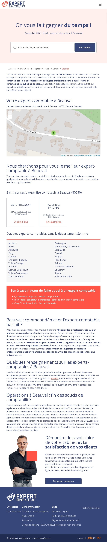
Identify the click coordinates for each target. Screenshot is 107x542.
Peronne (12, 266)
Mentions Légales (60, 511)
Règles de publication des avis (65, 520)
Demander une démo (63, 481)
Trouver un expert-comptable (29, 69)
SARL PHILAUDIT (21, 204)
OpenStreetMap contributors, (83, 155)
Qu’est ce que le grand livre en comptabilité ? (37, 296)
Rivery (58, 273)
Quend (58, 253)
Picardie (47, 69)
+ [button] (10, 113)
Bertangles (60, 243)
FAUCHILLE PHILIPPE (53, 206)
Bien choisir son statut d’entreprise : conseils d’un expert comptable (49, 299)
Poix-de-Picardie (63, 276)
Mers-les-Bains (16, 276)
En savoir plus (21, 221)
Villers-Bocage (15, 263)
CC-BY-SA (96, 155)
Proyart (58, 256)
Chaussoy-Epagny (17, 259)
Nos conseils (28, 515)
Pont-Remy (60, 259)
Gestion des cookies (91, 507)
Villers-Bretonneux (18, 273)
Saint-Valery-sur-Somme (67, 246)
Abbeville (13, 249)
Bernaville (60, 249)
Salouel (58, 263)
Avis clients (27, 520)
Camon (12, 256)
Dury (11, 253)
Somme (56, 69)
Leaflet (63, 155)
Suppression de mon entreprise (66, 524)
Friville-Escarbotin (64, 266)
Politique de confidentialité (64, 515)
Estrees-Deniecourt (18, 269)
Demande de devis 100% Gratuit (37, 524)
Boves (11, 246)
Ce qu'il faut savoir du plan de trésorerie (35, 303)
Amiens (12, 243)
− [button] (10, 116)
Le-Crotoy (60, 269)
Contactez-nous (14, 511)
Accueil (11, 69)
